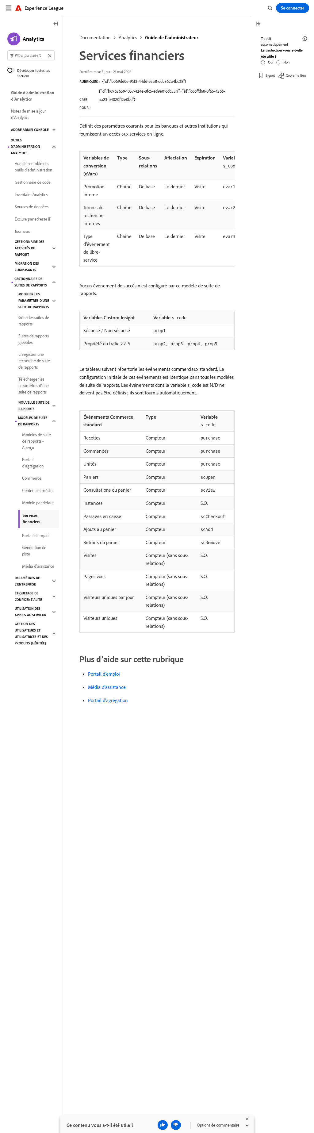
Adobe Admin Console (30, 130)
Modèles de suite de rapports (32, 421)
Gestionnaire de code (33, 182)
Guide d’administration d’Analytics (32, 96)
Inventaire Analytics (31, 194)
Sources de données (31, 206)
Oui (270, 62)
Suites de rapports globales (33, 339)
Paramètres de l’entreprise (27, 581)
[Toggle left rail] (56, 24)
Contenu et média (37, 490)
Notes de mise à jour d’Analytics (28, 114)
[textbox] (31, 55)
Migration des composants (27, 266)
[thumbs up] (163, 1125)
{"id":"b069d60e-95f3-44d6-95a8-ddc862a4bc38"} (144, 81)
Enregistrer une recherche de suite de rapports (34, 360)
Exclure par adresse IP (33, 219)
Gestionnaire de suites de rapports (30, 282)
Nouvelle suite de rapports (33, 405)
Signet (270, 75)
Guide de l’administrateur (171, 37)
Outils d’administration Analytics (25, 146)
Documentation (95, 37)
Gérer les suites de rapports (33, 321)
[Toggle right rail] (258, 24)
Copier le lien (296, 75)
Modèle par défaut (38, 502)
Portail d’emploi (104, 674)
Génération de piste (34, 551)
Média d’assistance (107, 687)
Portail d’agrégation (108, 700)
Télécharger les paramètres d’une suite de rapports (33, 385)
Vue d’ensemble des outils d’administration (33, 167)
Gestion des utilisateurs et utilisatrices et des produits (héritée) (31, 633)
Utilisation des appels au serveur (30, 611)
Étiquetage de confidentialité (28, 596)
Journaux (22, 231)
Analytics (128, 37)
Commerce (31, 478)
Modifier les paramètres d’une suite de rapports (33, 300)
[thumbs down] (176, 1125)
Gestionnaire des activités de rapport (29, 248)
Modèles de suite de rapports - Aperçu (36, 441)
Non (286, 62)
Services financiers (31, 518)
